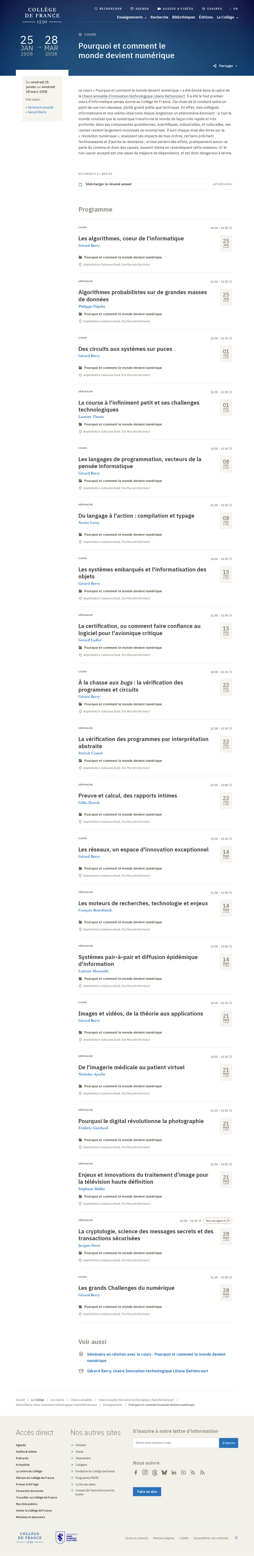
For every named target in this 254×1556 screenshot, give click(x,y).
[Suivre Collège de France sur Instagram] (145, 1472)
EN (236, 9)
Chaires (214, 9)
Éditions (206, 17)
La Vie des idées (86, 1484)
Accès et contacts (137, 1538)
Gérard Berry (37, 112)
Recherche (159, 17)
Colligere (81, 1465)
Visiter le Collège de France (34, 1510)
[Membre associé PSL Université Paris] (67, 1538)
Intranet (81, 1445)
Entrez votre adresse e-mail (153, 1443)
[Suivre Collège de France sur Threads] (155, 1472)
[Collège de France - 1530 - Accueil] (42, 15)
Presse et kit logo (27, 1484)
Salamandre (83, 1458)
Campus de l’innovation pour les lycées (95, 1492)
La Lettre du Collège (29, 1471)
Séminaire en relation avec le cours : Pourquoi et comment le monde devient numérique (156, 1357)
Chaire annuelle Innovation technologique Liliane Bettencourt (136, 1400)
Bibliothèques (183, 17)
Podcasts (22, 1458)
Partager (226, 66)
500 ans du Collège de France (35, 1478)
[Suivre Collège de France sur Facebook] (136, 1472)
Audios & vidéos (178, 9)
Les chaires (57, 1400)
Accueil (20, 1400)
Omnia (79, 1451)
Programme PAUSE (87, 1478)
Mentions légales (164, 1538)
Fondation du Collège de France (95, 1471)
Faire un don (147, 1491)
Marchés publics (27, 1504)
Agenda (142, 9)
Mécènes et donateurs (30, 1517)
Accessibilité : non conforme (211, 1538)
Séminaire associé (40, 107)
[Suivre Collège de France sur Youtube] (183, 1472)
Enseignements (112, 1405)
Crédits (184, 1538)
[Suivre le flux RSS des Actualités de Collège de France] (193, 1472)
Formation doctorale (29, 1491)
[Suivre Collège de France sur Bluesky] (164, 1472)
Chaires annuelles (81, 1400)
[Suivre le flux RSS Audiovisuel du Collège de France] (202, 1472)
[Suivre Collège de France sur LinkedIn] (174, 1472)
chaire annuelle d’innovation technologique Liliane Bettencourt (133, 96)
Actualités (23, 1465)
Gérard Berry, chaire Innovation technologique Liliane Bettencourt (147, 1371)
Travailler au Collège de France (36, 1497)
